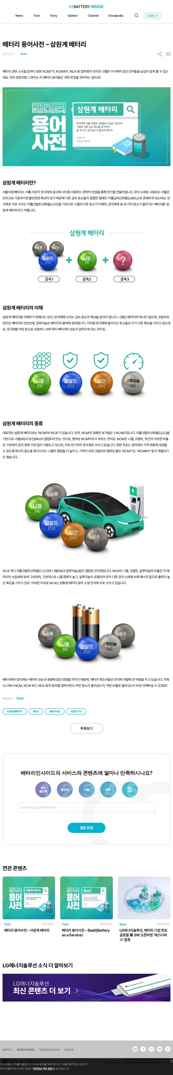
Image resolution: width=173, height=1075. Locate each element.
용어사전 (55, 711)
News (19, 15)
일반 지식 (77, 711)
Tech (36, 15)
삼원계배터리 (15, 711)
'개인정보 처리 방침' (42, 1068)
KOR (151, 16)
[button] (135, 15)
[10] (129, 789)
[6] (87, 789)
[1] (43, 789)
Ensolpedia (115, 15)
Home (7, 698)
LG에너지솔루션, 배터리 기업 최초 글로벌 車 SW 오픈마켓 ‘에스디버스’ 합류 (143, 935)
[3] (65, 789)
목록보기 (86, 728)
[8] (108, 789)
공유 (160, 54)
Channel (93, 15)
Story (53, 15)
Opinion (72, 15)
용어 (36, 711)
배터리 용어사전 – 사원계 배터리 (26, 930)
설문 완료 (86, 828)
